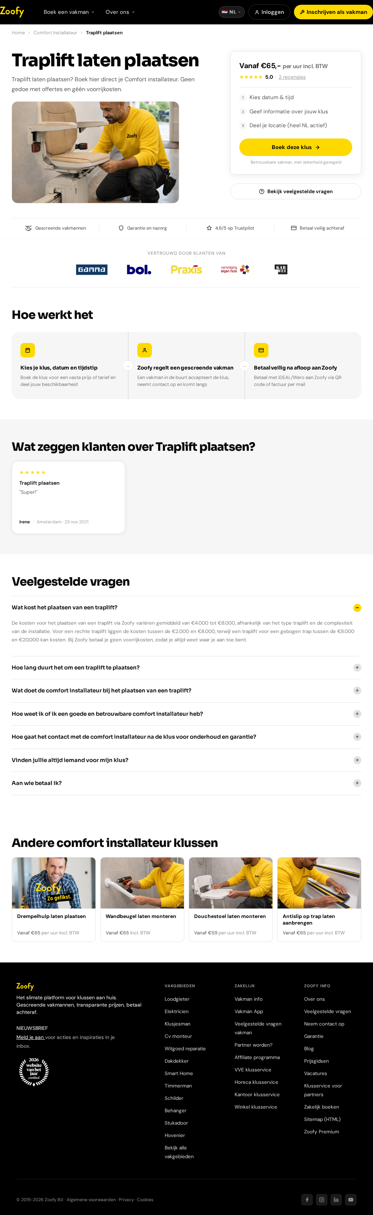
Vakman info (249, 999)
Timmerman (178, 1086)
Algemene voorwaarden (91, 1200)
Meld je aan (30, 1037)
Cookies (145, 1200)
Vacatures (315, 1073)
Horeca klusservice (256, 1082)
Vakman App (249, 1011)
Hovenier (175, 1135)
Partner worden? (253, 1045)
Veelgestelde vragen (327, 1011)
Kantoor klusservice (257, 1094)
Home (18, 33)
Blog (309, 1049)
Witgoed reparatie (185, 1049)
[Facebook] (307, 1200)
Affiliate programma (257, 1057)
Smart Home (179, 1073)
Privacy (126, 1200)
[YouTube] (351, 1200)
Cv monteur (178, 1036)
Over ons (314, 999)
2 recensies (292, 77)
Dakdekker (177, 1061)
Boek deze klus (292, 147)
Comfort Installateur (55, 33)
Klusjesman (178, 1024)
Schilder (174, 1098)
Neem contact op (324, 1024)
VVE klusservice (253, 1070)
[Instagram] (321, 1200)
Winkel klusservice (256, 1107)
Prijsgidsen (316, 1061)
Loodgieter (177, 999)
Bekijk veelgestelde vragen (300, 191)
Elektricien (177, 1011)
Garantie (313, 1036)
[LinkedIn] (336, 1200)
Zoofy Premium (321, 1132)
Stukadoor (176, 1123)
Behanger (175, 1110)
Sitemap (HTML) (322, 1119)
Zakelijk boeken (321, 1107)
